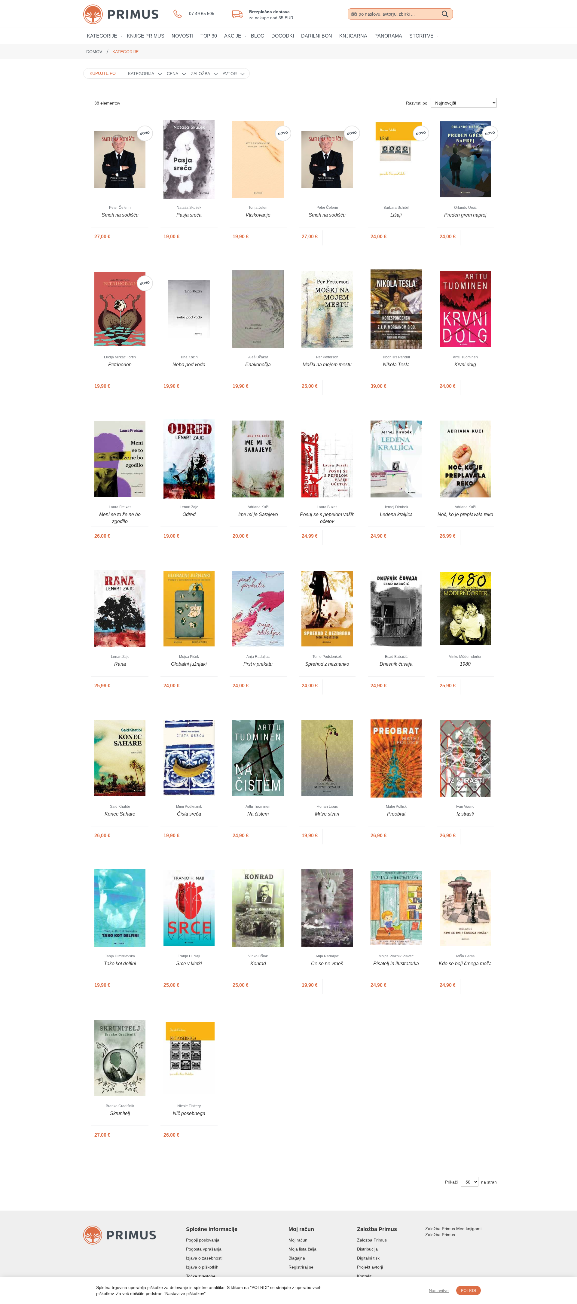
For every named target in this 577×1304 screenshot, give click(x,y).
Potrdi (468, 1290)
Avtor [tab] (230, 73)
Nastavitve (439, 1290)
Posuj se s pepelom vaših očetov (327, 518)
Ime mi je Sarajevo (258, 514)
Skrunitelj (120, 1113)
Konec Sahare (120, 813)
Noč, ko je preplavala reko (465, 514)
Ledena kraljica (396, 514)
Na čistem (258, 813)
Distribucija (367, 1249)
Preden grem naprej (465, 214)
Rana (120, 664)
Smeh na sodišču (120, 214)
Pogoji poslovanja (202, 1240)
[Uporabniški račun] (476, 14)
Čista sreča (189, 813)
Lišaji (396, 214)
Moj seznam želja (462, 14)
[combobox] (400, 14)
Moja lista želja (302, 1249)
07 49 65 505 (201, 13)
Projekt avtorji (370, 1267)
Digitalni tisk (368, 1258)
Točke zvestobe (200, 1276)
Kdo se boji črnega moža (465, 963)
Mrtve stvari (327, 813)
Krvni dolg (465, 364)
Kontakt (364, 1276)
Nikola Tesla (396, 364)
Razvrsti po (416, 103)
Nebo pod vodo (188, 364)
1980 (465, 664)
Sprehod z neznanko (327, 664)
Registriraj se (300, 1267)
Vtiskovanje (258, 214)
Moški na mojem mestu (327, 364)
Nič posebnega (189, 1113)
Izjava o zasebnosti (204, 1258)
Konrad (258, 963)
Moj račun (297, 1240)
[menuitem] (103, 36)
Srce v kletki (189, 963)
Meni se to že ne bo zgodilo (120, 518)
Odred (189, 514)
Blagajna (296, 1258)
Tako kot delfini (120, 963)
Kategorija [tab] (141, 73)
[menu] (288, 36)
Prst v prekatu (258, 664)
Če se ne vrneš (327, 963)
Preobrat (396, 813)
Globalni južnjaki (189, 664)
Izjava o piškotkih (202, 1267)
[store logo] (128, 14)
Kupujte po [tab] (103, 73)
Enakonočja (258, 364)
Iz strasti (465, 813)
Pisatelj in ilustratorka (396, 963)
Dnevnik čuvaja (396, 664)
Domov (94, 51)
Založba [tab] (200, 73)
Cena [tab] (172, 73)
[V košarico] (128, 236)
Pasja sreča (189, 214)
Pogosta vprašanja (203, 1249)
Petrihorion (120, 364)
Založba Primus (372, 1240)
